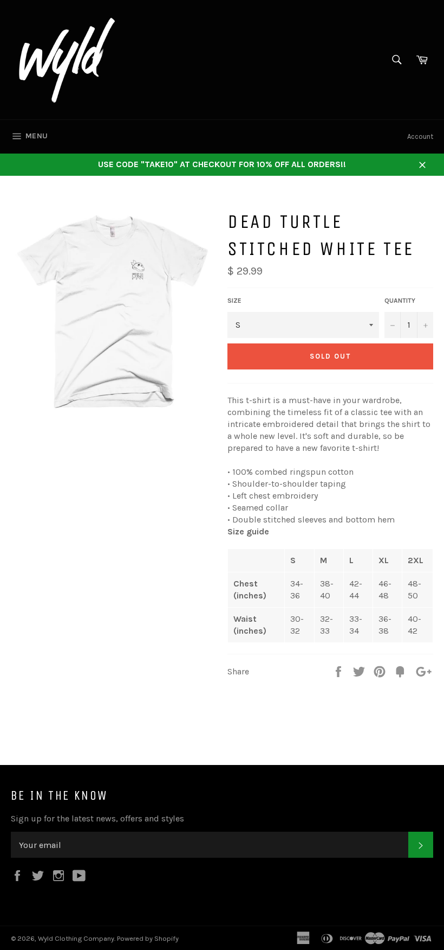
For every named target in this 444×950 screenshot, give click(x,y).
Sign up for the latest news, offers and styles (97, 818)
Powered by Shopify (148, 938)
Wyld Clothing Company (76, 938)
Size (234, 300)
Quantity (399, 300)
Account (420, 136)
